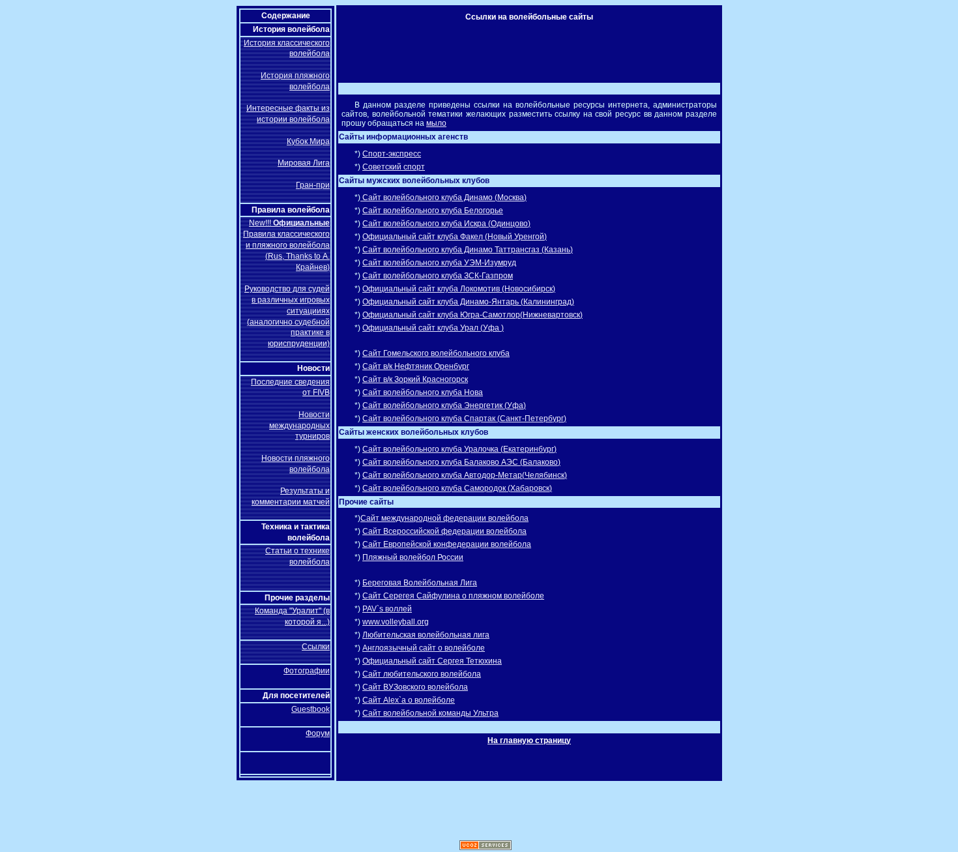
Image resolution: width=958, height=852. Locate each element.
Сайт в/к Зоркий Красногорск (415, 379)
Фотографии (306, 670)
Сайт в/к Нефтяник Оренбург (415, 366)
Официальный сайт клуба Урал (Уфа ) (433, 327)
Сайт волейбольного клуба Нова (422, 392)
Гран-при (313, 185)
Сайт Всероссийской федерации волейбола (444, 531)
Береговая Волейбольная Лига (419, 582)
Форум (318, 733)
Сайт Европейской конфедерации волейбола (446, 544)
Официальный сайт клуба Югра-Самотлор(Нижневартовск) (472, 314)
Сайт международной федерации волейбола (444, 518)
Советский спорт (393, 166)
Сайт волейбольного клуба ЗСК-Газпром (437, 275)
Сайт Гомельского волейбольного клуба (436, 353)
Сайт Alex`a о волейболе (408, 700)
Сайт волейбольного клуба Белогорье (432, 210)
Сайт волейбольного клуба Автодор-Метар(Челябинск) (464, 475)
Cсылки (316, 646)
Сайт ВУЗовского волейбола (415, 687)
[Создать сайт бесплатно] (485, 847)
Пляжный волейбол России (412, 557)
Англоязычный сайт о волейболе (423, 648)
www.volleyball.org (395, 621)
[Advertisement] (520, 48)
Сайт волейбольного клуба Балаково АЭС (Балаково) (461, 462)
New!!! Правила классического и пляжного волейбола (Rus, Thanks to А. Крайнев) (286, 244)
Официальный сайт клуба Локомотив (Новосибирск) (458, 288)
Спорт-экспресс (391, 153)
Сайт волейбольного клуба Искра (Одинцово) (446, 223)
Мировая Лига (304, 163)
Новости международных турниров (299, 425)
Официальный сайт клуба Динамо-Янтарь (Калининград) (468, 301)
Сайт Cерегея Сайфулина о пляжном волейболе (453, 595)
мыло (436, 123)
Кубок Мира (308, 141)
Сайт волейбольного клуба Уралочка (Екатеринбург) (459, 449)
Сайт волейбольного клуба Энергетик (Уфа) (444, 405)
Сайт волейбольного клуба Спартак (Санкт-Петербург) (464, 418)
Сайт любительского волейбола (421, 674)
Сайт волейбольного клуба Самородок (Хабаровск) (457, 488)
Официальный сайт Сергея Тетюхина (432, 661)
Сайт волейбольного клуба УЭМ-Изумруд (439, 262)
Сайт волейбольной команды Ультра (430, 713)
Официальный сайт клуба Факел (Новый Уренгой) (454, 236)
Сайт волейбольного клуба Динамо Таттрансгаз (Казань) (467, 249)
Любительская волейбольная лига (425, 634)
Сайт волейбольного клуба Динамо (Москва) (443, 197)
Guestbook (310, 709)
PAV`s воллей (387, 608)
